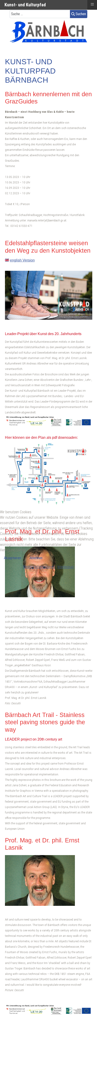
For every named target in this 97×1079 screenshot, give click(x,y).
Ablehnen (36, 558)
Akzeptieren (12, 558)
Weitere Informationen (39, 567)
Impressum (66, 567)
